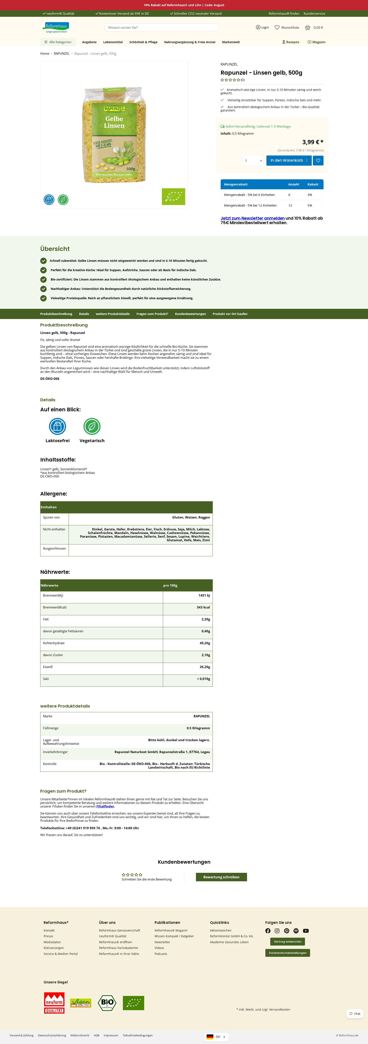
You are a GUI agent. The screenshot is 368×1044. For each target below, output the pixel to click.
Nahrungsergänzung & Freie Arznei (189, 42)
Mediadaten (52, 942)
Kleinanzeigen (54, 948)
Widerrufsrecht (79, 1035)
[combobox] (161, 27)
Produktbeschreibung (56, 314)
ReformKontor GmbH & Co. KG (231, 936)
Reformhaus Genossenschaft (119, 930)
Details (84, 314)
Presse (48, 936)
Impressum (111, 1035)
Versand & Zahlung (21, 1035)
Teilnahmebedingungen (138, 1035)
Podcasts (161, 954)
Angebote (89, 42)
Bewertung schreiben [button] (221, 877)
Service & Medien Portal (61, 954)
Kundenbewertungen (190, 314)
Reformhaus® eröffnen (115, 942)
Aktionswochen (220, 930)
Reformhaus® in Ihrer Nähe (119, 954)
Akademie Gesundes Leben (229, 942)
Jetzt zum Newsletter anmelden (253, 218)
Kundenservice (314, 13)
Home (44, 53)
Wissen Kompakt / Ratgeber (174, 936)
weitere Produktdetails (113, 314)
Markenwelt (231, 42)
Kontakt (49, 930)
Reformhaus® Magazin (171, 930)
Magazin (319, 42)
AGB (96, 1035)
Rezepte (292, 42)
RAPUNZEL (62, 53)
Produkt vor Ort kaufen (230, 314)
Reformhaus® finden (284, 13)
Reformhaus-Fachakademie (118, 948)
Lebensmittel (113, 42)
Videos (159, 948)
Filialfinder (105, 806)
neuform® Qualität (60, 13)
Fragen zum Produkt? (152, 314)
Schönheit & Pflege (143, 42)
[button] (231, 80)
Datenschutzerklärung (52, 1035)
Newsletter (162, 942)
